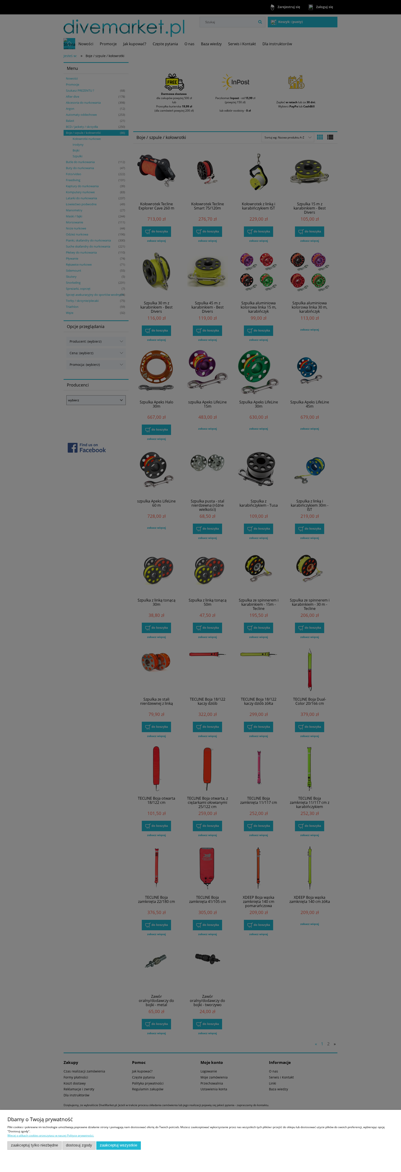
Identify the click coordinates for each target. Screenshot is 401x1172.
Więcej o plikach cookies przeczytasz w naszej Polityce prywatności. (50, 1135)
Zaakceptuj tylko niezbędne (34, 1145)
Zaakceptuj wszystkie (118, 1145)
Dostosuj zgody (79, 1145)
